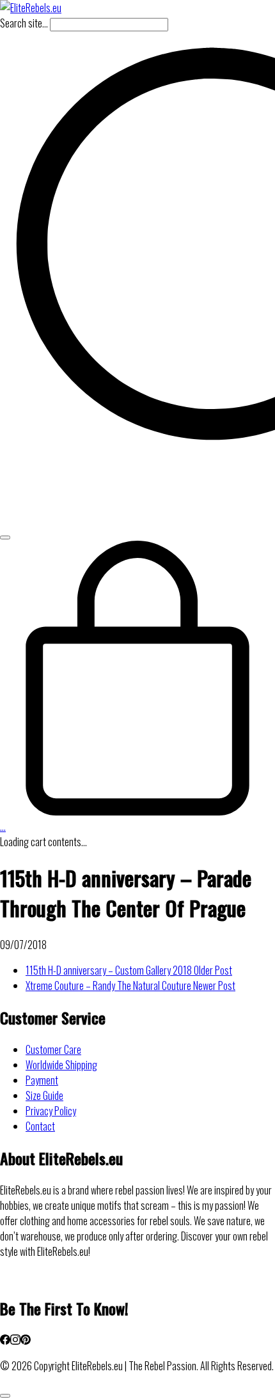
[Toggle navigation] (5, 537)
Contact (40, 1126)
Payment (42, 1080)
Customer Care (53, 1049)
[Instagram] (15, 1340)
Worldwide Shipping (61, 1064)
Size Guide (44, 1095)
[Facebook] (5, 1340)
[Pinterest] (25, 1340)
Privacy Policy (51, 1110)
